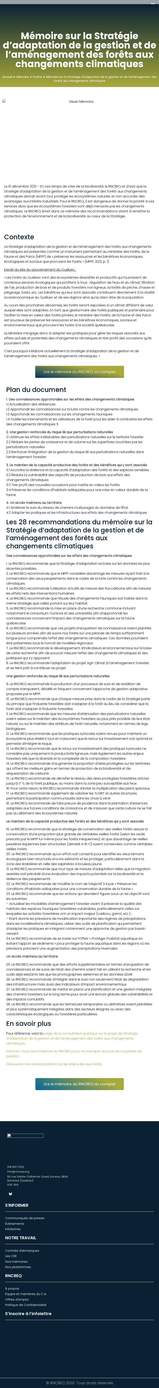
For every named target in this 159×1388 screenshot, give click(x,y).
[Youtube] (25, 1194)
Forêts (38, 77)
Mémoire (23, 77)
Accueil (7, 77)
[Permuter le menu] (136, 10)
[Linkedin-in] (17, 1194)
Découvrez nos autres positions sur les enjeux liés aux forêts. (54, 1064)
